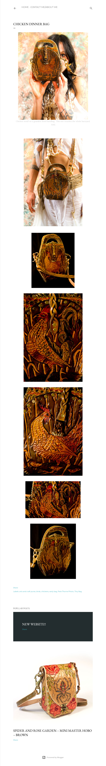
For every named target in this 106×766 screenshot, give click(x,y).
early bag (53, 591)
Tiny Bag (78, 591)
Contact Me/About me (44, 7)
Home (25, 7)
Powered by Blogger (55, 757)
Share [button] (15, 588)
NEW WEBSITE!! (34, 624)
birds (38, 591)
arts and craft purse (27, 591)
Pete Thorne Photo (66, 591)
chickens (45, 591)
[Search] (91, 8)
